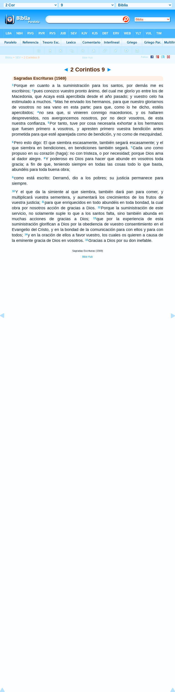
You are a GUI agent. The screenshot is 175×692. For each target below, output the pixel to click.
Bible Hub (87, 256)
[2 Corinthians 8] (5, 326)
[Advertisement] (87, 322)
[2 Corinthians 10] (169, 326)
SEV (18, 57)
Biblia (8, 57)
